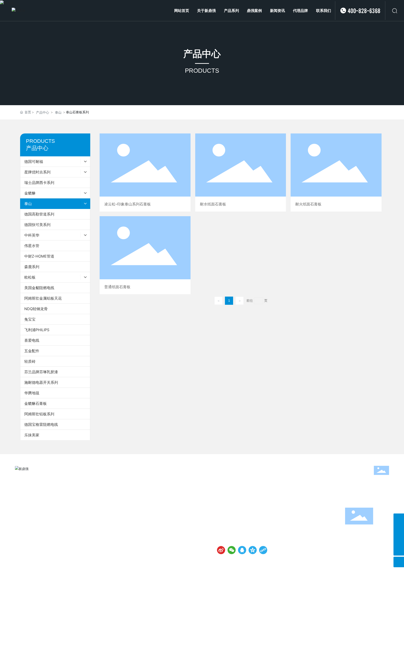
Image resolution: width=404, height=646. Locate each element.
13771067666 (237, 515)
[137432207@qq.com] (398, 540)
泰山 (58, 112)
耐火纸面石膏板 (336, 172)
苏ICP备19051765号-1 (222, 565)
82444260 (269, 509)
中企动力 (365, 565)
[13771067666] (398, 529)
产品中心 (202, 54)
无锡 (377, 565)
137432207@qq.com (243, 527)
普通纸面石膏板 (145, 255)
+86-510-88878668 (242, 509)
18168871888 (262, 515)
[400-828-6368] (398, 518)
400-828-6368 (364, 10)
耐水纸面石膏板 (240, 172)
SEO (385, 565)
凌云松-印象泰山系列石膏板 (145, 172)
